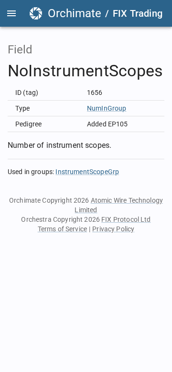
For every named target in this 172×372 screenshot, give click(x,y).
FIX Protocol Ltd (125, 219)
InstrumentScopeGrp (87, 172)
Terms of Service (62, 229)
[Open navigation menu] (11, 13)
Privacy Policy (113, 229)
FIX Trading (137, 13)
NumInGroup (107, 108)
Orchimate (74, 13)
